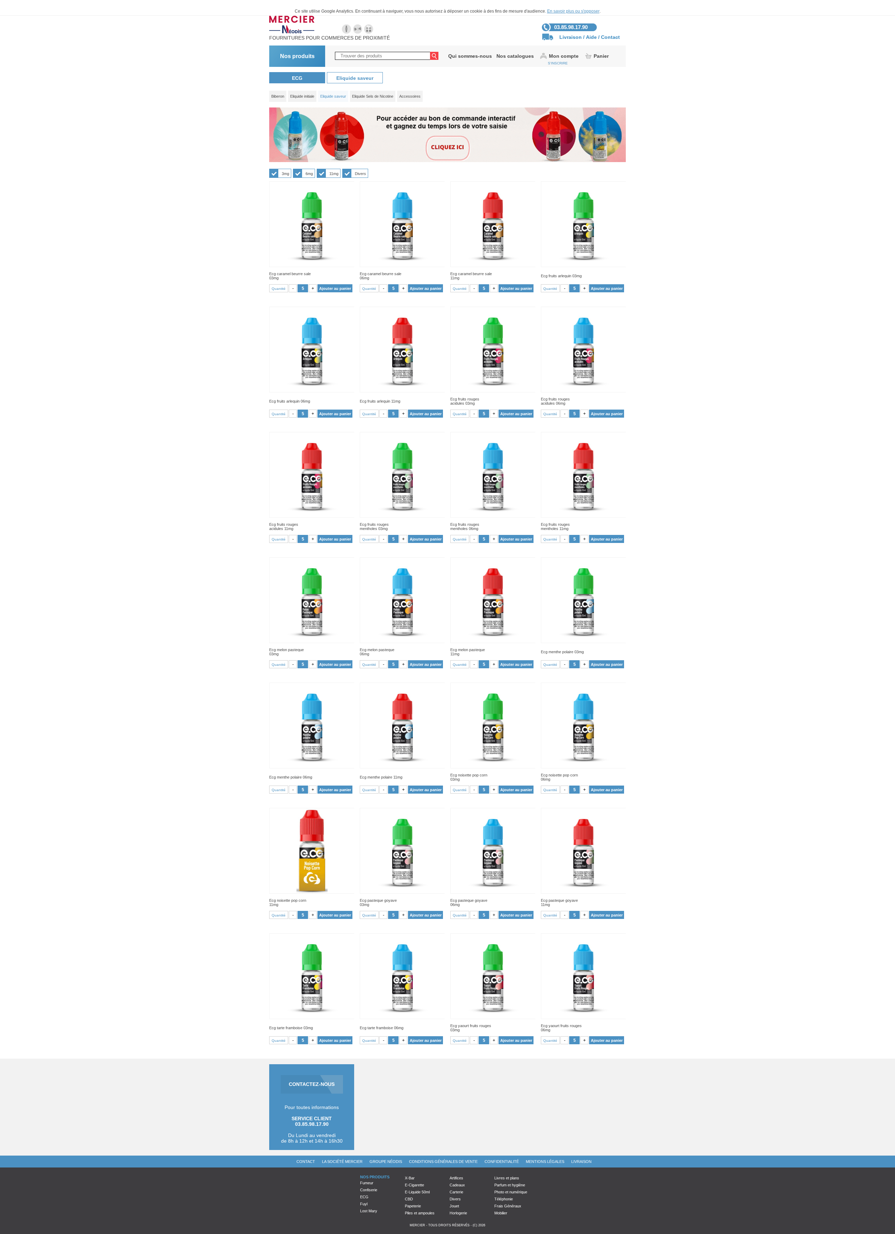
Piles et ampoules (420, 1213)
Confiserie (368, 1190)
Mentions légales (545, 1161)
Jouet (454, 1206)
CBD (409, 1199)
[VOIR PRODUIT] (311, 224)
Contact (610, 37)
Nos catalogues (515, 56)
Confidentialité (502, 1161)
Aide (591, 37)
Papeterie (413, 1206)
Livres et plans (506, 1178)
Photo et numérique (510, 1192)
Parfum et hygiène (509, 1185)
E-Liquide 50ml (417, 1192)
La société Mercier (342, 1161)
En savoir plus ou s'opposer (573, 11)
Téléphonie (503, 1199)
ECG (297, 78)
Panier (601, 56)
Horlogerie (458, 1213)
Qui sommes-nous (470, 56)
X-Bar (410, 1178)
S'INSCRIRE (558, 63)
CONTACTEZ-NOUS (312, 1084)
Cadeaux (457, 1185)
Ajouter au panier (335, 288)
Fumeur (366, 1183)
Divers (360, 174)
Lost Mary (368, 1211)
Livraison (570, 37)
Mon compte (564, 56)
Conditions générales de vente (443, 1161)
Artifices (456, 1178)
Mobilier (500, 1213)
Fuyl (363, 1204)
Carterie (456, 1192)
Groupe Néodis (386, 1161)
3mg (285, 174)
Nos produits (297, 56)
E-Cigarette (414, 1185)
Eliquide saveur (354, 78)
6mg (309, 174)
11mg (333, 174)
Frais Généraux (507, 1206)
